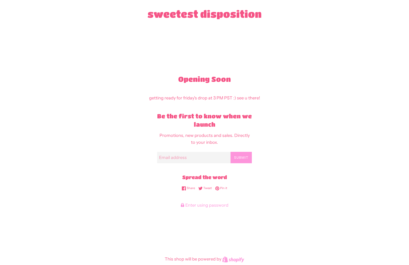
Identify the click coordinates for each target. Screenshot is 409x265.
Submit (241, 157)
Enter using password (206, 205)
